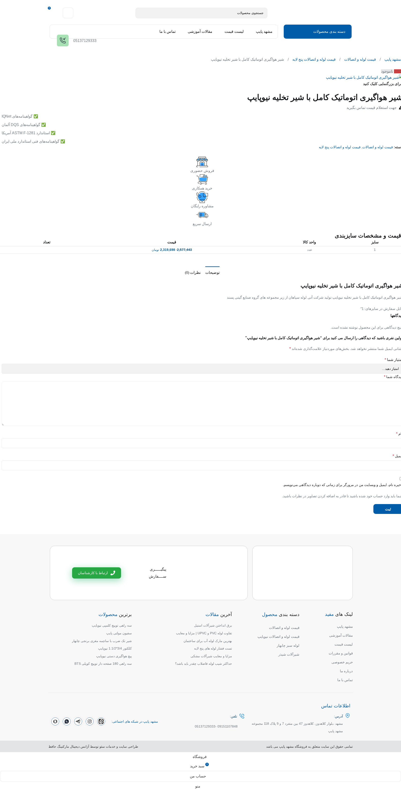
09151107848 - (226, 726)
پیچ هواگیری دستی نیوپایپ (114, 656)
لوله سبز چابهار (288, 645)
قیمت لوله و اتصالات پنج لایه (313, 59)
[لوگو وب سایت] (311, 13)
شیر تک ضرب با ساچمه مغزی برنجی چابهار (102, 641)
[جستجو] (141, 13)
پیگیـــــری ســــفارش (157, 572)
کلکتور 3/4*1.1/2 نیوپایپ (115, 648)
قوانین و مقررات (341, 653)
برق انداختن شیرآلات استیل (213, 625)
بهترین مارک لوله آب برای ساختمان (208, 641)
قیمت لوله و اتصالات (359, 59)
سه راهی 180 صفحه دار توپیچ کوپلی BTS (103, 663)
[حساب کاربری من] (68, 13)
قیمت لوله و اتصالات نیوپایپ (278, 637)
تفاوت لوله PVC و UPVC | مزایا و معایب (204, 633)
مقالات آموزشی (341, 635)
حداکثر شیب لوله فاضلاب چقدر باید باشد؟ (203, 663)
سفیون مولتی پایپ (119, 633)
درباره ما (346, 671)
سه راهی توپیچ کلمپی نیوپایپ (112, 625)
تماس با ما (345, 680)
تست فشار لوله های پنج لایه (213, 648)
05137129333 (205, 726)
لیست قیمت (344, 644)
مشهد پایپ (392, 59)
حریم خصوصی (342, 662)
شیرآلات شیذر (288, 654)
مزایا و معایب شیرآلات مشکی (211, 656)
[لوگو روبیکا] (55, 721)
